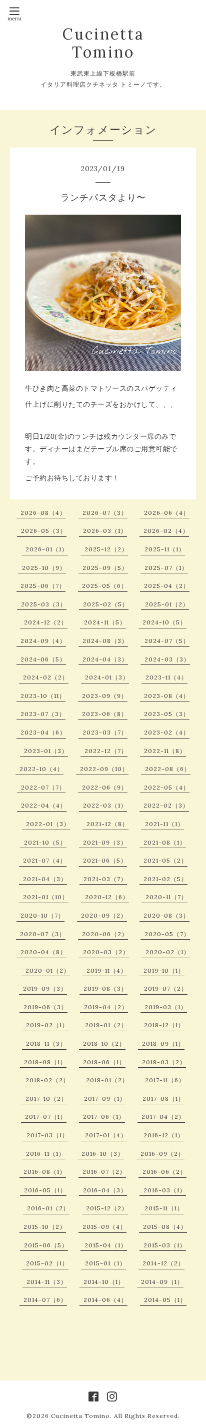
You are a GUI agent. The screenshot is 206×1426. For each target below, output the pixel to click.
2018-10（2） (104, 1043)
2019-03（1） (165, 1007)
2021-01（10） (45, 897)
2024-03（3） (167, 659)
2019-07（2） (166, 988)
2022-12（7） (106, 751)
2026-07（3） (105, 512)
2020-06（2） (105, 934)
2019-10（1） (164, 970)
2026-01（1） (47, 549)
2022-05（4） (167, 787)
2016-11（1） (45, 1153)
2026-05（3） (43, 530)
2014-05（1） (165, 1299)
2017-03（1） (47, 1135)
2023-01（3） (46, 751)
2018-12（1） (164, 1025)
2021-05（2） (166, 860)
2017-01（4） (106, 1135)
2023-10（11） (43, 695)
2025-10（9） (44, 567)
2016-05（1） (45, 1190)
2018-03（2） (164, 1062)
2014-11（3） (46, 1281)
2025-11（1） (164, 549)
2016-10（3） (103, 1153)
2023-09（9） (105, 695)
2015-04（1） (105, 1245)
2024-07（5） (167, 640)
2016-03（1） (165, 1190)
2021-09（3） (105, 842)
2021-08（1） (165, 842)
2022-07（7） (43, 787)
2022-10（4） (42, 769)
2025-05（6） (105, 585)
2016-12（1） (164, 1135)
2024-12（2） (46, 622)
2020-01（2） (48, 970)
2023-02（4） (167, 732)
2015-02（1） (47, 1263)
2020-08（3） (167, 915)
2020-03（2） (106, 952)
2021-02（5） (166, 879)
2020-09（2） (104, 915)
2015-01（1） (105, 1263)
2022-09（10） (104, 769)
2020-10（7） (42, 915)
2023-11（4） (167, 677)
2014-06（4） (106, 1299)
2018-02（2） (48, 1080)
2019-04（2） (106, 1007)
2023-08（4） (167, 695)
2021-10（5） (45, 842)
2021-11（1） (164, 824)
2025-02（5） (105, 604)
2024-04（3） (105, 659)
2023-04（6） (43, 732)
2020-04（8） (43, 952)
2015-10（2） (45, 1226)
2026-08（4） (43, 512)
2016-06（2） (164, 1171)
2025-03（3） (43, 604)
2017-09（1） (105, 1098)
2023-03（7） (105, 732)
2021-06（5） (105, 860)
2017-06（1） (104, 1116)
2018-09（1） (163, 1043)
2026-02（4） (166, 530)
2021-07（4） (44, 860)
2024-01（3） (107, 677)
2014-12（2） (163, 1263)
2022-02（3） (166, 805)
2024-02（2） (45, 677)
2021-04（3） (45, 879)
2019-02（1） (47, 1025)
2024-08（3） (105, 640)
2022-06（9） (105, 787)
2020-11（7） (167, 897)
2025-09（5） (105, 567)
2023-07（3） (43, 714)
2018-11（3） (46, 1043)
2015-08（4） (165, 1226)
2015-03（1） (165, 1245)
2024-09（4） (43, 640)
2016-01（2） (48, 1208)
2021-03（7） (105, 879)
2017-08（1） (163, 1098)
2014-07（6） (45, 1299)
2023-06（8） (105, 714)
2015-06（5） (46, 1245)
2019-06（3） (46, 1007)
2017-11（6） (165, 1080)
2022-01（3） (48, 824)
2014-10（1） (104, 1281)
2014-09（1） (162, 1281)
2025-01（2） (167, 604)
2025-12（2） (106, 549)
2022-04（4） (43, 805)
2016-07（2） (104, 1171)
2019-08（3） (106, 988)
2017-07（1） (45, 1116)
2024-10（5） (164, 622)
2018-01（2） (107, 1080)
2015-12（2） (107, 1208)
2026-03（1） (105, 530)
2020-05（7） (167, 934)
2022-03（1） (105, 805)
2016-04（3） (105, 1190)
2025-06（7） (43, 585)
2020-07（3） (43, 934)
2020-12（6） (107, 897)
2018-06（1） (104, 1062)
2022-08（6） (167, 769)
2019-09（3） (45, 988)
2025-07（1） (166, 567)
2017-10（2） (47, 1098)
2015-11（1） (164, 1208)
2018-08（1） (45, 1062)
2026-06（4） (167, 512)
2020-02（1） (168, 952)
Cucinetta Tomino (103, 43)
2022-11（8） (165, 751)
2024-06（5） (43, 659)
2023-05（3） (167, 714)
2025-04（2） (167, 585)
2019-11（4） (106, 970)
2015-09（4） (104, 1226)
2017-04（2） (163, 1116)
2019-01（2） (106, 1025)
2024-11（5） (105, 622)
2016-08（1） (45, 1171)
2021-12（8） (107, 824)
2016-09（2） (162, 1153)
